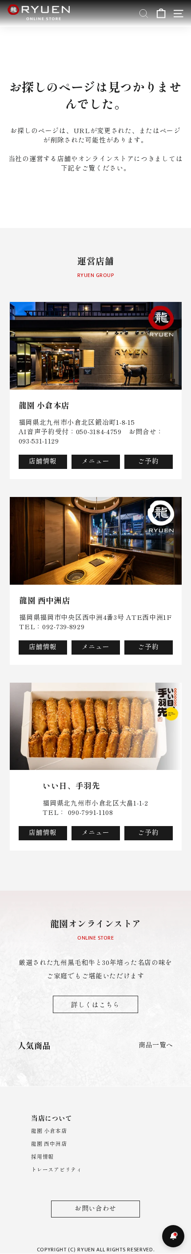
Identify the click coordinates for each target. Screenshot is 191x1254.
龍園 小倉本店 (49, 1130)
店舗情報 (43, 460)
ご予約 (148, 460)
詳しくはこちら (95, 1004)
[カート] (161, 13)
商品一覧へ (156, 1044)
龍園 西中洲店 (49, 1143)
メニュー (96, 460)
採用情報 (42, 1156)
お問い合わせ (95, 1208)
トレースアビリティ (56, 1169)
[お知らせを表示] (173, 1236)
